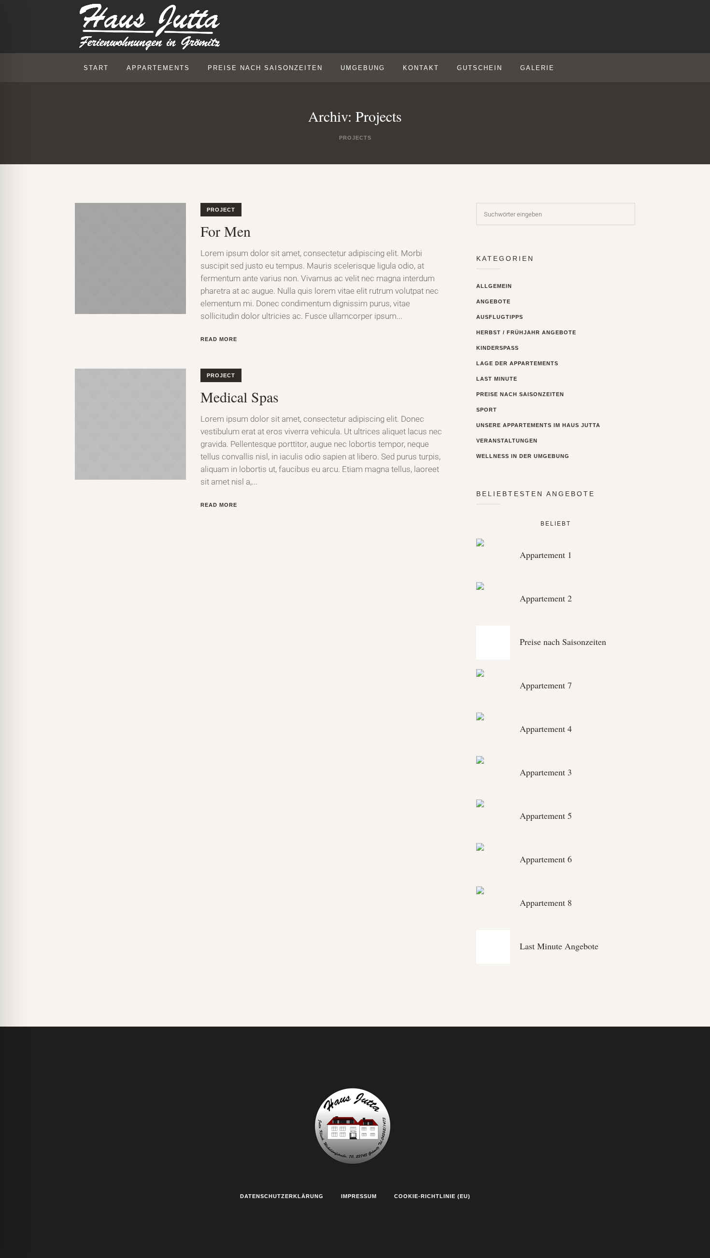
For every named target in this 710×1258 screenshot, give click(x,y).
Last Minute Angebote (559, 946)
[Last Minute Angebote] (493, 947)
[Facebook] (582, 27)
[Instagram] (562, 27)
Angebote (493, 301)
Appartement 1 (546, 554)
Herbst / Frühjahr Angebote (526, 332)
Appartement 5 (546, 815)
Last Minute (496, 379)
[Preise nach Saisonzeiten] (493, 642)
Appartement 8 (546, 902)
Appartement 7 (546, 685)
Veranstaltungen (507, 440)
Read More (218, 339)
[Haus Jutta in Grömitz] (355, 1125)
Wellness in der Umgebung (522, 456)
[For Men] (130, 258)
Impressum (359, 1196)
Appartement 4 (546, 728)
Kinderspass (497, 348)
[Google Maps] (603, 27)
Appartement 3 (546, 772)
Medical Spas (239, 396)
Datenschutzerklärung (282, 1196)
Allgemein (494, 286)
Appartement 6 (546, 859)
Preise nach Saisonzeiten (520, 394)
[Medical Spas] (130, 424)
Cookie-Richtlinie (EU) (432, 1196)
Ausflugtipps (499, 317)
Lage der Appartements (517, 363)
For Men (225, 231)
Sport (486, 410)
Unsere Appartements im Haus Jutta (538, 425)
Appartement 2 (546, 598)
